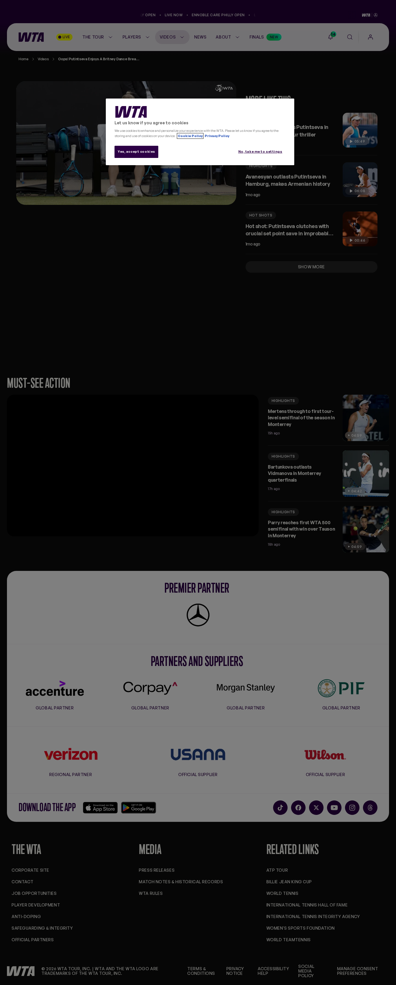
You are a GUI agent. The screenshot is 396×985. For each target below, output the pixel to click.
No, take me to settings (260, 152)
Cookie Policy (190, 136)
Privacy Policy (216, 136)
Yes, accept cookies (136, 152)
